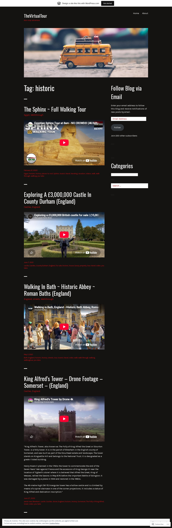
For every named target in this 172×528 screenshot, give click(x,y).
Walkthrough (37, 115)
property (83, 266)
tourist (62, 174)
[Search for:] (129, 185)
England (36, 207)
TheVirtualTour (35, 15)
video (98, 266)
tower (26, 504)
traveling (74, 174)
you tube (40, 176)
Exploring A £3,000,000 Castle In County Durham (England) (57, 197)
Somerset (81, 502)
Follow (117, 127)
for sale (59, 266)
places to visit (47, 174)
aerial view (28, 502)
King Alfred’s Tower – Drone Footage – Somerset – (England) (63, 381)
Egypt (27, 115)
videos (88, 174)
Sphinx (56, 174)
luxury (77, 266)
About (145, 13)
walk (93, 174)
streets (36, 299)
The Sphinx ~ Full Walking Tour (55, 109)
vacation (81, 174)
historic (32, 174)
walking (34, 176)
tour (88, 266)
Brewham (36, 502)
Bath (26, 358)
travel (68, 174)
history (38, 174)
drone (55, 502)
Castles (27, 207)
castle (26, 266)
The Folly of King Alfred (95, 502)
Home (136, 13)
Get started (107, 3)
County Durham (42, 266)
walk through (83, 358)
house (71, 266)
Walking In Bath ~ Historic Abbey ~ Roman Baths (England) (59, 289)
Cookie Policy (54, 523)
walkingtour (28, 360)
